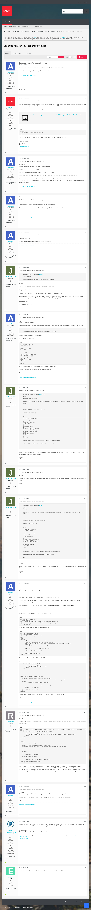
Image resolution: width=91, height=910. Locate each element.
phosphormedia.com (23, 838)
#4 (85, 197)
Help (66, 902)
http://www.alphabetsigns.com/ (27, 75)
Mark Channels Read (23, 26)
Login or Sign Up (82, 2)
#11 (85, 583)
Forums (7, 21)
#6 (85, 267)
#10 (85, 498)
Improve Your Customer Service (25, 835)
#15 (85, 868)
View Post (41, 274)
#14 (85, 821)
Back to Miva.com (6, 2)
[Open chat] (86, 905)
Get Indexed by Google (71, 835)
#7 (85, 314)
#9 (85, 469)
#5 (85, 232)
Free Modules (80, 835)
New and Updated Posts (10, 26)
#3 (85, 158)
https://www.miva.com (25, 148)
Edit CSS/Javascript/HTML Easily (49, 835)
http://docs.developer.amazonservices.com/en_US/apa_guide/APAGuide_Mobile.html (55, 115)
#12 (85, 712)
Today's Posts (38, 26)
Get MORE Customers (37, 835)
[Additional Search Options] (82, 11)
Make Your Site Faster (61, 835)
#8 (85, 387)
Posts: (7, 88)
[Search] (86, 11)
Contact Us (74, 902)
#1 (85, 63)
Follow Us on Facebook (23, 836)
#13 (85, 786)
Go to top (83, 902)
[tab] (7, 53)
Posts (7, 53)
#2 (85, 98)
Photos (28, 53)
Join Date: (8, 86)
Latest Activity (17, 53)
